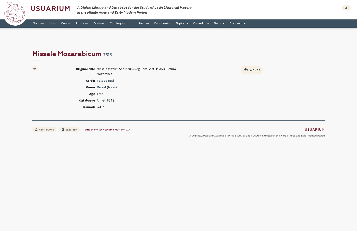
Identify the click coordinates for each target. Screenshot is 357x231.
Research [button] (236, 23)
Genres (66, 23)
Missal (101, 87)
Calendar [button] (200, 23)
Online (254, 70)
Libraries (82, 23)
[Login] (346, 7)
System (143, 23)
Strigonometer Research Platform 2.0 (107, 129)
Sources (38, 23)
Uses (52, 23)
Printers (99, 23)
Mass (112, 87)
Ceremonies (162, 23)
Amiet (101, 100)
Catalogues (118, 23)
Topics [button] (181, 23)
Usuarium (50, 9)
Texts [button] (218, 23)
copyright (71, 129)
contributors (46, 129)
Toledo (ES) (105, 80)
